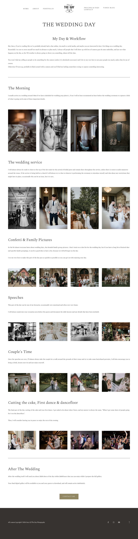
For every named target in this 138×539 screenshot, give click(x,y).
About (36, 9)
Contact (88, 10)
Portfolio (48, 9)
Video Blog (109, 8)
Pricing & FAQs (91, 8)
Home (26, 9)
